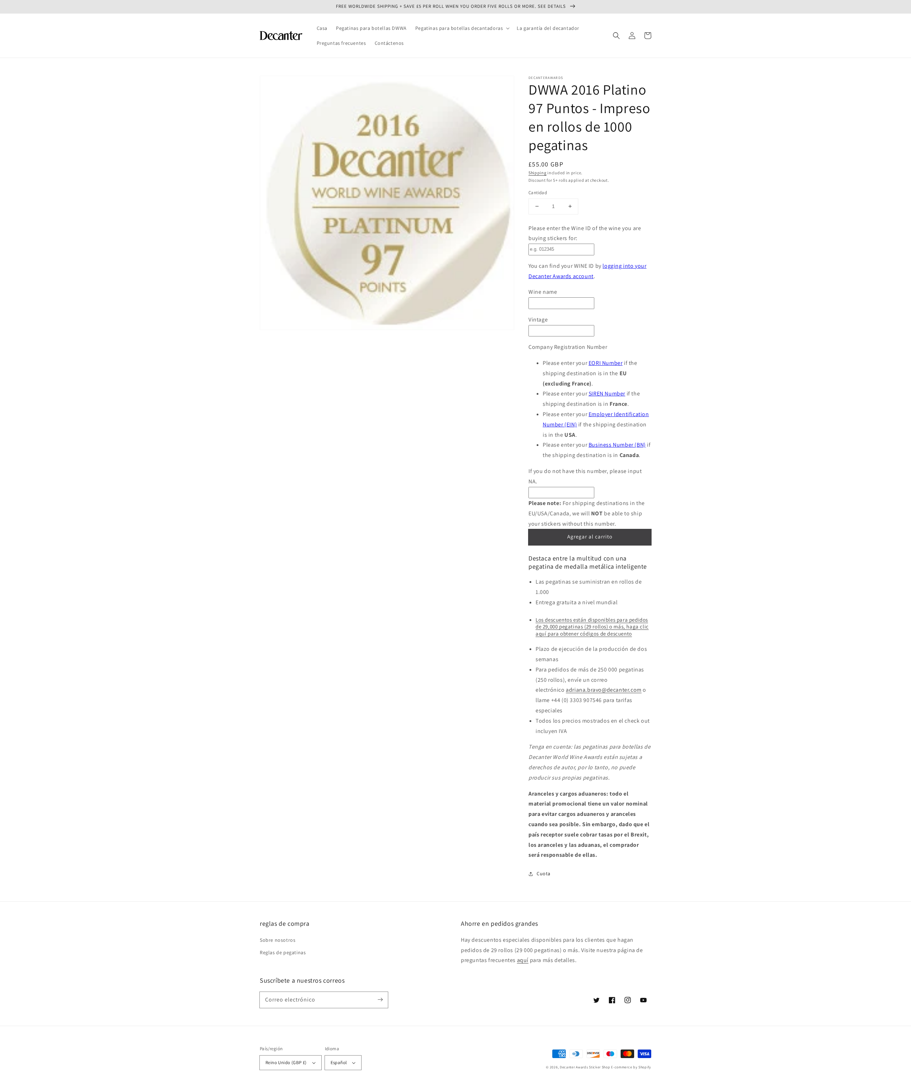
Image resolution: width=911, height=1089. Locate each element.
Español (339, 1062)
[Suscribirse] (380, 1000)
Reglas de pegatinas (283, 952)
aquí (522, 960)
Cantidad (537, 193)
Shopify (644, 1067)
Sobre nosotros (277, 940)
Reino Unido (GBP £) (286, 1062)
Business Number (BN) (617, 444)
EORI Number (606, 363)
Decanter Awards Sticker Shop (585, 1067)
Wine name (542, 292)
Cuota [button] (544, 873)
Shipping (537, 172)
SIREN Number (607, 393)
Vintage (538, 319)
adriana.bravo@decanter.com (604, 690)
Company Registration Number (567, 347)
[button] (462, 28)
